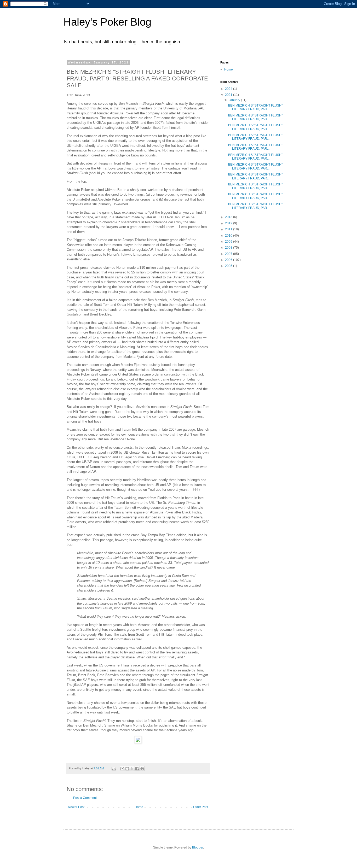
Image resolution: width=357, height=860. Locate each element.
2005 (229, 266)
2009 (229, 241)
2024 (229, 89)
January (235, 100)
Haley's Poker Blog (107, 22)
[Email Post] (113, 768)
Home (139, 807)
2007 (229, 254)
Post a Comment (85, 798)
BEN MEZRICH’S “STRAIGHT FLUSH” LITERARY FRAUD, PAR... (255, 107)
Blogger (197, 847)
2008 (229, 247)
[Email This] (122, 768)
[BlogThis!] (127, 768)
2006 (229, 260)
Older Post (200, 807)
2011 (229, 229)
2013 (229, 217)
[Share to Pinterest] (142, 768)
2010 (229, 235)
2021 (229, 95)
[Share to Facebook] (137, 768)
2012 (229, 223)
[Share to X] (132, 768)
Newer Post (76, 807)
